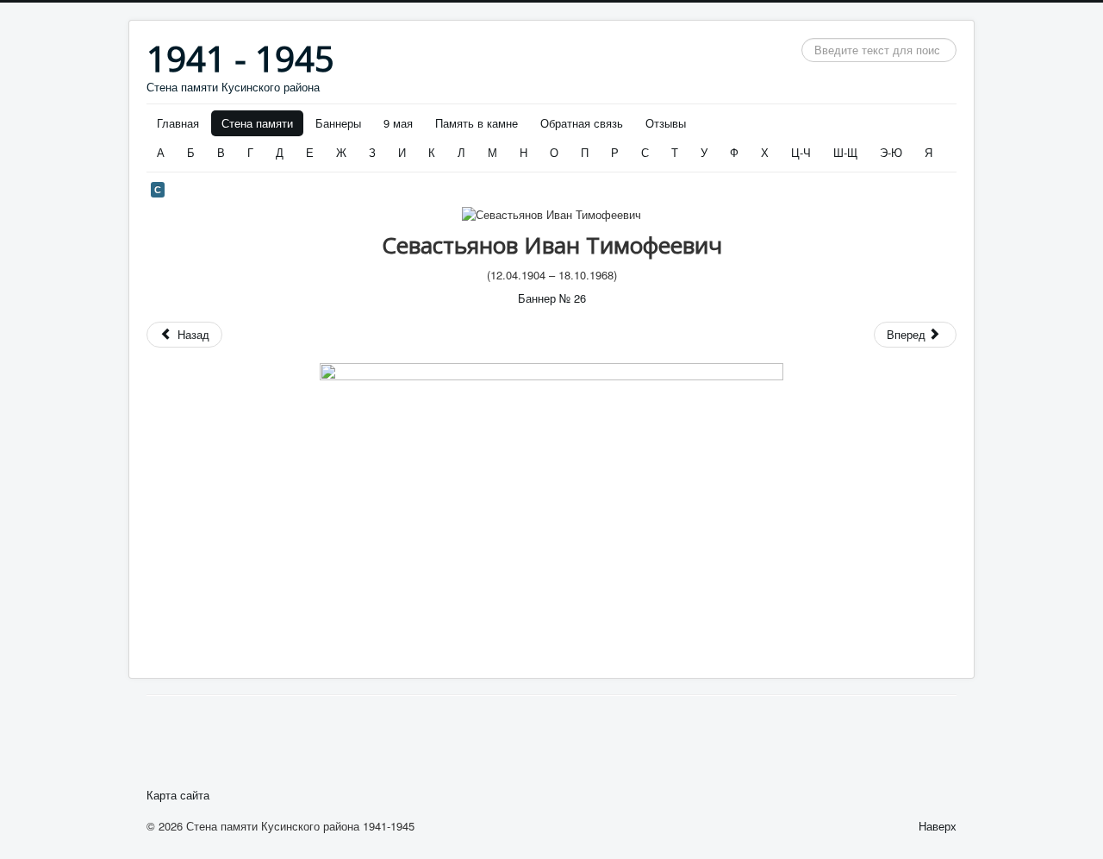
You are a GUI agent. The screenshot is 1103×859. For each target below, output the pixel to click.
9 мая (398, 123)
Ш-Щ (845, 152)
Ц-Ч (801, 152)
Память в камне (476, 123)
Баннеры (338, 123)
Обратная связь (581, 123)
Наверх (938, 826)
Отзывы (665, 123)
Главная (178, 123)
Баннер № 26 (552, 298)
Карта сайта (177, 795)
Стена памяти (257, 123)
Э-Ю (891, 152)
